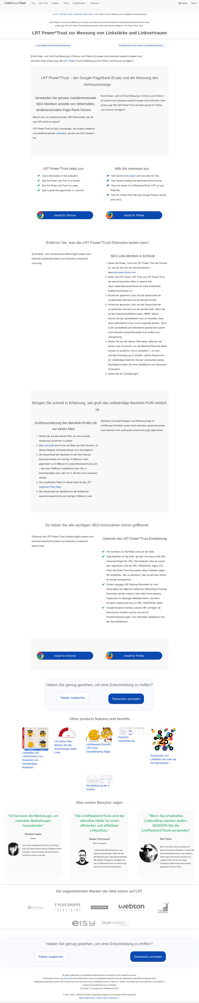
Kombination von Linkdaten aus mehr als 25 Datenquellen (163, 759)
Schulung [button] (94, 3)
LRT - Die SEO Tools (63, 14)
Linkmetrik (61, 133)
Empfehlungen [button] (79, 3)
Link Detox (64, 978)
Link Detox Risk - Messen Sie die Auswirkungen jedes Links (65, 746)
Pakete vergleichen (72, 697)
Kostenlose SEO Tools (83, 14)
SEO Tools (43, 3)
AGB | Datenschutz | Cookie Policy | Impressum (98, 997)
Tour (33, 3)
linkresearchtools (122, 272)
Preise (66, 3)
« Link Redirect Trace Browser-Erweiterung (52, 45)
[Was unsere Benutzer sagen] (33, 844)
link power (130, 175)
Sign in (194, 3)
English (184, 3)
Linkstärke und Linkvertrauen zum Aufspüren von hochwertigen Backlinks (32, 760)
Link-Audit (49, 445)
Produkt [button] (55, 3)
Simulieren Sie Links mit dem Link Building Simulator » (141, 45)
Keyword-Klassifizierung (126, 738)
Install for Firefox (134, 215)
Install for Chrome (65, 215)
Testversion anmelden (126, 699)
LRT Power (69, 60)
